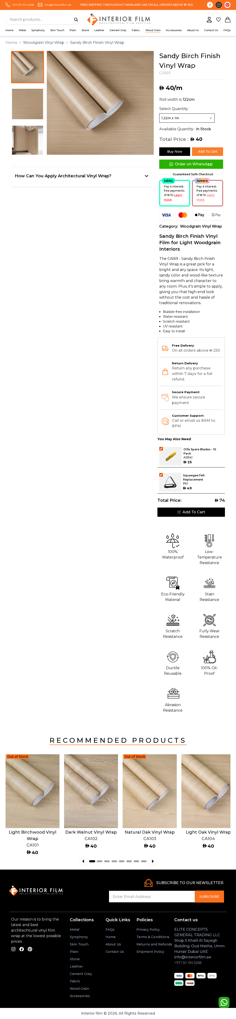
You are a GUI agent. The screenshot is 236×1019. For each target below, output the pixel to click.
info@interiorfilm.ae (192, 957)
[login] (209, 19)
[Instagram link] (219, 5)
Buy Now (174, 151)
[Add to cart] (49, 764)
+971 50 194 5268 (188, 963)
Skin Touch (57, 30)
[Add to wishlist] (49, 776)
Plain (73, 30)
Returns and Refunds (154, 944)
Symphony (38, 30)
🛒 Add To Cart (191, 512)
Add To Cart (207, 151)
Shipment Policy (150, 952)
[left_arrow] (83, 861)
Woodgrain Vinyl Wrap (201, 226)
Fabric (136, 30)
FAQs (227, 30)
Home (9, 30)
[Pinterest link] (227, 5)
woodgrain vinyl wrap (43, 42)
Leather (99, 30)
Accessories (80, 996)
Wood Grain (153, 30)
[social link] (13, 949)
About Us (193, 30)
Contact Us (211, 30)
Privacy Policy (148, 929)
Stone (85, 30)
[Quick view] (49, 788)
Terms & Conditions (152, 937)
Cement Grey (117, 30)
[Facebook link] (210, 5)
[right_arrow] (152, 861)
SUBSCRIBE (209, 896)
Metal (22, 30)
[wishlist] (218, 19)
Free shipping (91, 4)
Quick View (45, 819)
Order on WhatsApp (194, 164)
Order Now (20, 819)
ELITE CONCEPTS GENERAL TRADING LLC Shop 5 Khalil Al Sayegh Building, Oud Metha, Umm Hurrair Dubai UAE (199, 940)
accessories (174, 30)
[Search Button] (76, 19)
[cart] (227, 19)
